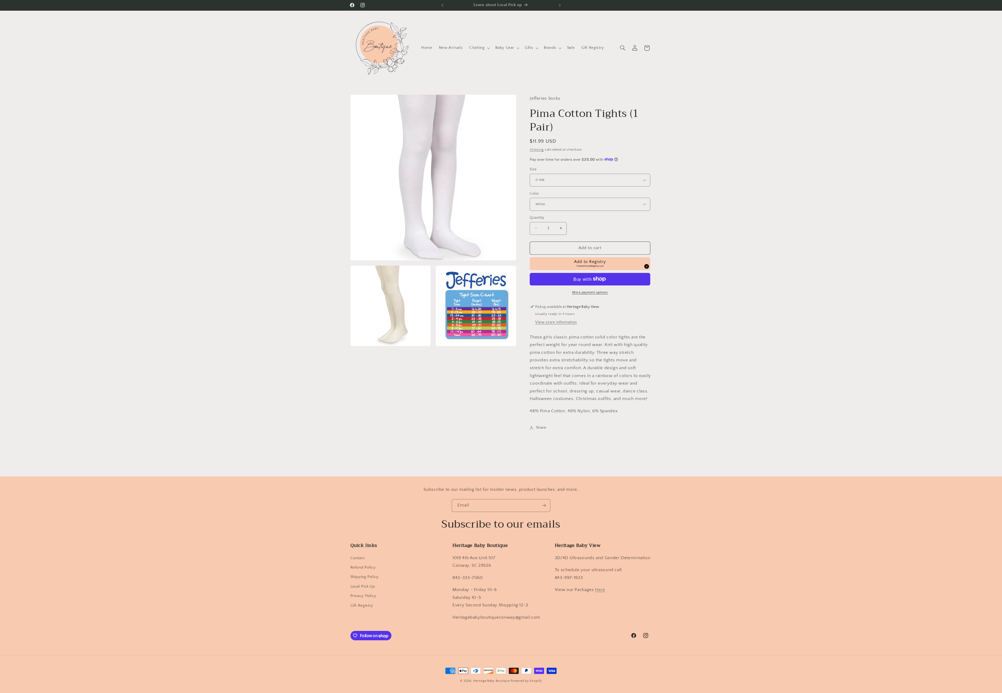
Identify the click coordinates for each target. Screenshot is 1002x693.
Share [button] (541, 427)
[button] (479, 48)
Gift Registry (361, 605)
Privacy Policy (363, 596)
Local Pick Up (362, 586)
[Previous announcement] (442, 5)
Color (534, 193)
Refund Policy (363, 567)
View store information (556, 322)
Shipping (537, 149)
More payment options (590, 292)
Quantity (537, 218)
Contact (357, 558)
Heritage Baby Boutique (491, 681)
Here (600, 589)
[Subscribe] (544, 505)
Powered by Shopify (526, 681)
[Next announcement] (559, 5)
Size (533, 169)
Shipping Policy (364, 577)
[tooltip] (646, 266)
